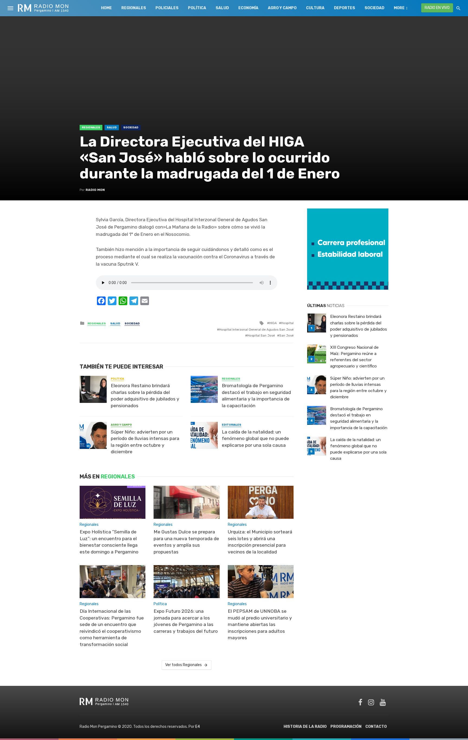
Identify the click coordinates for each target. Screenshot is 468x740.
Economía (248, 8)
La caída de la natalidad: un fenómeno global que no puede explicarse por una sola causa (255, 438)
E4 (197, 726)
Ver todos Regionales (183, 665)
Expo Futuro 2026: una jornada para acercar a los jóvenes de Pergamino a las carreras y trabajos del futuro (186, 621)
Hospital (287, 323)
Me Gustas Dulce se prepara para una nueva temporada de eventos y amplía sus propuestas (186, 542)
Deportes (344, 8)
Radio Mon (95, 190)
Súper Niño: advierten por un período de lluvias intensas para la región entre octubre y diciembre (145, 442)
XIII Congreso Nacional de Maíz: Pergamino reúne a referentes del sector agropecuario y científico (354, 357)
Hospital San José (261, 335)
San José (286, 335)
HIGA (273, 323)
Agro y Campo (282, 8)
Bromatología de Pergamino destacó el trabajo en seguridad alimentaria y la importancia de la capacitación (256, 395)
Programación (346, 726)
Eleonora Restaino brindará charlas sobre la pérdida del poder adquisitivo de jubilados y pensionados (145, 395)
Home (106, 8)
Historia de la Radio (305, 726)
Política (197, 8)
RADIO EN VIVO (437, 7)
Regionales (133, 8)
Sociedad (374, 8)
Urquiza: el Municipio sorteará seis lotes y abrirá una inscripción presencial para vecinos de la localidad (260, 542)
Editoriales (231, 424)
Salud (222, 8)
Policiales (166, 8)
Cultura (315, 8)
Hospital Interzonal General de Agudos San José (256, 329)
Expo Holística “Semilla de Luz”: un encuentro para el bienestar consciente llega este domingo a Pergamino (109, 542)
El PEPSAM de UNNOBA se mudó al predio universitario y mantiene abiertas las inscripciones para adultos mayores (260, 624)
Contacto (376, 726)
